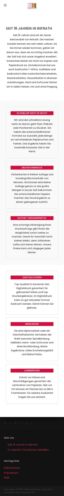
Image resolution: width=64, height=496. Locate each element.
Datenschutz (12, 468)
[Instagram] (15, 423)
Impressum (11, 473)
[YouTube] (26, 423)
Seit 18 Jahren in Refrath (23, 444)
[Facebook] (5, 423)
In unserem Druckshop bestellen (28, 450)
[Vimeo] (31, 423)
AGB (6, 477)
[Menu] (5, 5)
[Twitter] (10, 423)
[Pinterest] (20, 423)
